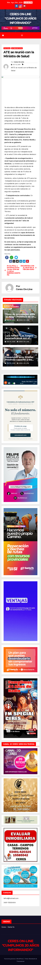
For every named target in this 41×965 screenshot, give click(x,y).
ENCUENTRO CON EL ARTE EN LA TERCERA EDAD (27, 267)
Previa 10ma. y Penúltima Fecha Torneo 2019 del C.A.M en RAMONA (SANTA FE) (13, 270)
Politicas (7, 48)
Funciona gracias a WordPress (14, 958)
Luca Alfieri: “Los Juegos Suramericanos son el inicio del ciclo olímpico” (19, 338)
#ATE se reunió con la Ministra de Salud (24, 69)
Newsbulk (32, 958)
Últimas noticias (17, 48)
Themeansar (20, 961)
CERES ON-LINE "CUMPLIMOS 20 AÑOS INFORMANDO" (20, 18)
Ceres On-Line (19, 62)
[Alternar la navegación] (22, 35)
